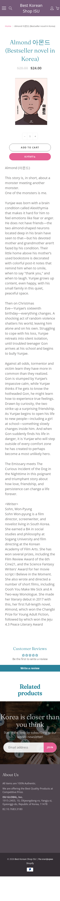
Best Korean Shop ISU (31, 8)
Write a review (30, 668)
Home (8, 26)
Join (50, 747)
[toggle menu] (4, 8)
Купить (30, 156)
